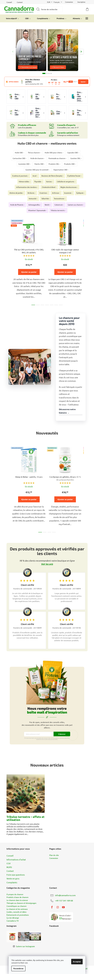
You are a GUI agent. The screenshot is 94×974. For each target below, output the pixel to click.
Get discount (63, 499)
